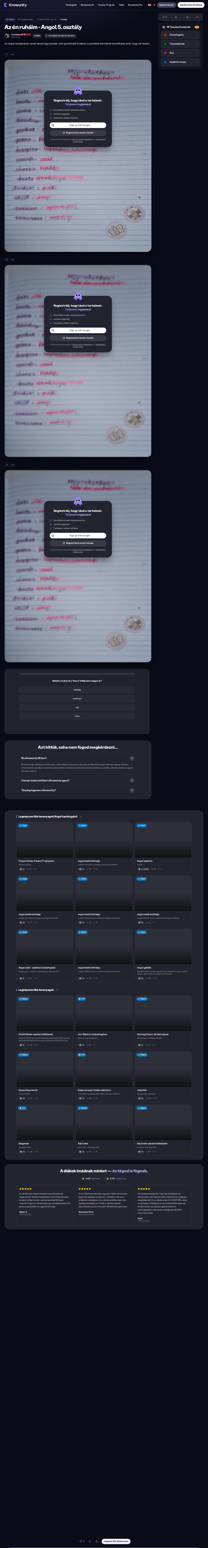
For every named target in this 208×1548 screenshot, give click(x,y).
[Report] (197, 17)
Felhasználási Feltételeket (82, 139)
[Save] (176, 17)
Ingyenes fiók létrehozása (116, 1541)
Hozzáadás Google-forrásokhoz (61, 36)
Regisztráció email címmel (79, 132)
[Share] (187, 17)
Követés (37, 36)
